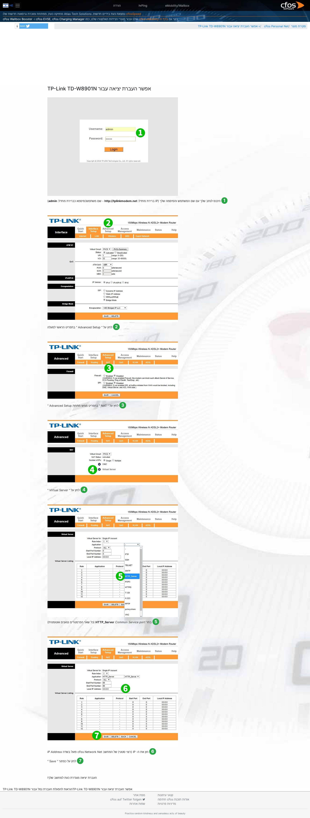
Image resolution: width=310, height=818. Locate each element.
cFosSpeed (133, 14)
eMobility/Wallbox (177, 5)
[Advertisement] (155, 59)
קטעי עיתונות (165, 795)
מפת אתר (139, 795)
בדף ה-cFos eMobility (153, 19)
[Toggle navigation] (17, 5)
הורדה (117, 5)
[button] (33, 26)
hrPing (143, 5)
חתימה (173, 799)
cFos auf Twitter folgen (126, 799)
